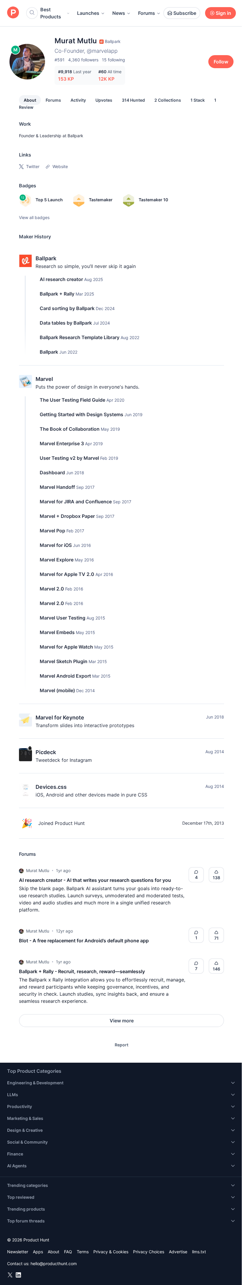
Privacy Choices (148, 1251)
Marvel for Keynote (60, 717)
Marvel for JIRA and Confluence (76, 502)
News (118, 13)
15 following (113, 59)
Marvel (44, 379)
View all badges (34, 217)
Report (121, 1044)
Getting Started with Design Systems (81, 414)
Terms (83, 1251)
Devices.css (51, 787)
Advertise (178, 1251)
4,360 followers (83, 59)
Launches (88, 13)
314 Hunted (133, 100)
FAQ (68, 1251)
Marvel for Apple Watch (66, 647)
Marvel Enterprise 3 (62, 443)
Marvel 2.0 (52, 589)
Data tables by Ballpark (66, 323)
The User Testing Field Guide (72, 400)
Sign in (223, 13)
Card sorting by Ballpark (67, 308)
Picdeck (46, 752)
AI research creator (61, 279)
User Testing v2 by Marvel (69, 458)
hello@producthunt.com (54, 1263)
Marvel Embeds (57, 632)
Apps (38, 1251)
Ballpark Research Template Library (79, 337)
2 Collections (167, 100)
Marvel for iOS (56, 545)
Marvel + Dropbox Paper (67, 516)
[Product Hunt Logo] (13, 13)
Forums (146, 13)
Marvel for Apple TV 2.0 (67, 574)
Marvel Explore (56, 560)
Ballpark (75, 135)
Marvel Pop (52, 531)
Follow (221, 62)
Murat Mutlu (37, 870)
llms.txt (199, 1251)
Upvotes (103, 100)
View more (122, 1021)
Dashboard (52, 472)
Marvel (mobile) (57, 690)
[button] (21, 870)
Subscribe (184, 13)
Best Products (50, 13)
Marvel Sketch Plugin (63, 661)
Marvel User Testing (62, 618)
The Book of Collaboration (70, 429)
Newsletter (17, 1251)
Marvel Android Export (65, 676)
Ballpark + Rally (57, 294)
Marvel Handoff (57, 487)
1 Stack (198, 100)
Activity (78, 100)
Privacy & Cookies (110, 1251)
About (30, 100)
